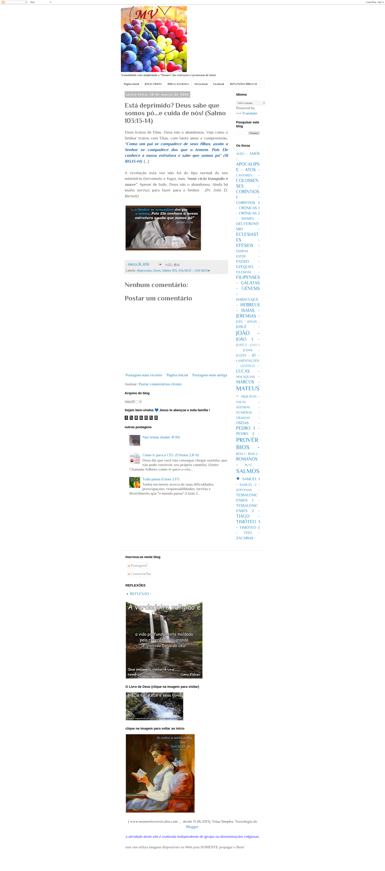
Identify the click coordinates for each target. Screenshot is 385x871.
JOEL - (241, 321)
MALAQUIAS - (248, 377)
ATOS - (252, 169)
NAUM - (248, 402)
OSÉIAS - (248, 423)
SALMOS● (202, 270)
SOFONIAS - (248, 490)
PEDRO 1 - (248, 428)
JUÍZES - (243, 355)
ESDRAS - (248, 251)
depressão (144, 270)
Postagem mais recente (143, 375)
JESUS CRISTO (153, 84)
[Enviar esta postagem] (159, 264)
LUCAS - (248, 371)
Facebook (218, 84)
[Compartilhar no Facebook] (175, 264)
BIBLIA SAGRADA (178, 84)
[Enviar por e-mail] (166, 264)
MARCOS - (248, 381)
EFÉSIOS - (248, 245)
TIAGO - (248, 516)
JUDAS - (251, 350)
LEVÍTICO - (250, 366)
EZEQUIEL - (248, 267)
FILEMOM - (248, 272)
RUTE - (252, 465)
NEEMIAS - (248, 407)
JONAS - (253, 321)
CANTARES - (248, 175)
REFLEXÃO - (140, 594)
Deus (157, 270)
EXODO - (248, 261)
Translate (249, 113)
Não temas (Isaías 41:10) (161, 437)
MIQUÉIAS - (250, 396)
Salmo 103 (169, 270)
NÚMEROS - (248, 412)
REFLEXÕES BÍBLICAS (243, 84)
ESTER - (248, 256)
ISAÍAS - (250, 310)
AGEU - (242, 154)
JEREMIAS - (248, 315)
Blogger (192, 827)
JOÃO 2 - (242, 345)
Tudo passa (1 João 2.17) (160, 479)
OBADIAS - (248, 418)
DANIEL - (250, 218)
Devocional (201, 84)
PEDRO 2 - (248, 434)
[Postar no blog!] (169, 264)
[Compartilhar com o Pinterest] (178, 264)
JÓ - (256, 355)
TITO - (252, 533)
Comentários (140, 574)
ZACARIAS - (246, 538)
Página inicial (131, 84)
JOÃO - (248, 332)
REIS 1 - (241, 454)
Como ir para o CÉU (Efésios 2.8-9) (170, 455)
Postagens (138, 565)
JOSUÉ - (248, 327)
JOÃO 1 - (248, 339)
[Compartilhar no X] (172, 264)
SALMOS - (186, 270)
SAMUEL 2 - (250, 485)
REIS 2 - (254, 454)
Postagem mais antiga (209, 375)
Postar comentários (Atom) (160, 384)
